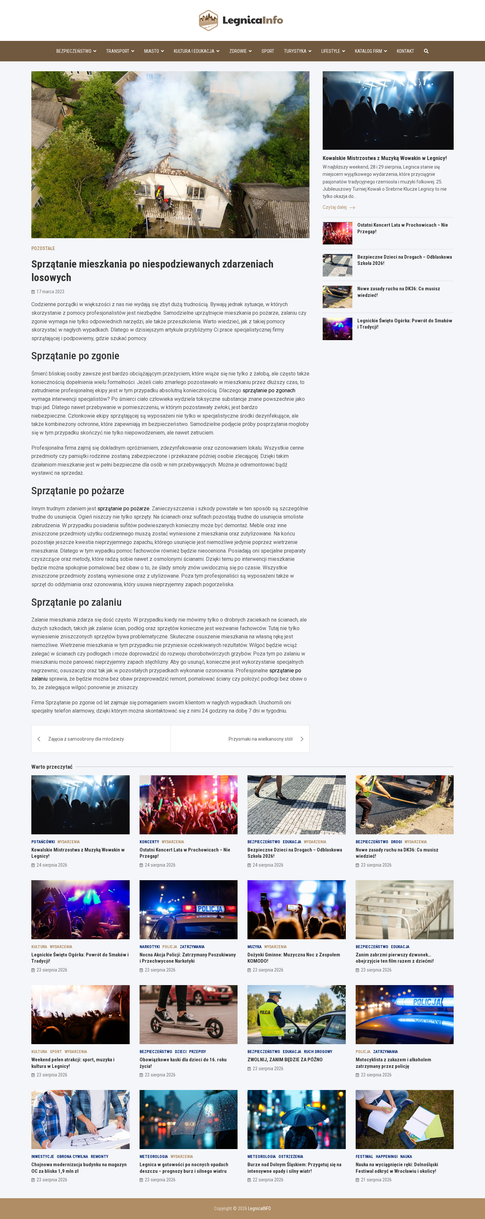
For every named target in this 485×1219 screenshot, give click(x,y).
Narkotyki (150, 947)
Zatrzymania (192, 947)
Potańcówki (43, 842)
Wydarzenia (68, 842)
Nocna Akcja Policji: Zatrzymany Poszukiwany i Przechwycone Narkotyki (188, 958)
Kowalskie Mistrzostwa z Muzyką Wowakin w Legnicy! (385, 158)
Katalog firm (368, 51)
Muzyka (254, 947)
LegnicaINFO (259, 1208)
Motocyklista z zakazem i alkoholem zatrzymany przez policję (393, 1063)
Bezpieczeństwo (73, 51)
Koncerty (149, 842)
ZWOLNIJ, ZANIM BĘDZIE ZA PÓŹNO (285, 1060)
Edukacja (292, 842)
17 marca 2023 (50, 291)
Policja (169, 947)
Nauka (406, 1156)
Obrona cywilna (72, 1156)
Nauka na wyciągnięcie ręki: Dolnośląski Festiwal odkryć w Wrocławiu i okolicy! (397, 1168)
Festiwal (364, 1156)
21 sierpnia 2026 (376, 1179)
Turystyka (295, 51)
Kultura (39, 947)
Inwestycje (42, 1156)
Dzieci (180, 1051)
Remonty (99, 1156)
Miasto (151, 51)
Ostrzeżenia (290, 1156)
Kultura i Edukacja (194, 51)
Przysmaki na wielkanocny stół (261, 739)
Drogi (396, 842)
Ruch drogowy (318, 1051)
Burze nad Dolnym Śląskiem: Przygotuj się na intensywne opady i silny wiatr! (294, 1168)
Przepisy (197, 1051)
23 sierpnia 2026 (376, 865)
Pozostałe (43, 248)
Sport (268, 51)
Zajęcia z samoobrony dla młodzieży (86, 739)
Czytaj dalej (335, 207)
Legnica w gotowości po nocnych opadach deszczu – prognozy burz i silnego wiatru (184, 1168)
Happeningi (387, 1156)
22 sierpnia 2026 (268, 1179)
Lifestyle (330, 51)
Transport (117, 51)
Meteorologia (154, 1156)
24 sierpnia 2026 (52, 865)
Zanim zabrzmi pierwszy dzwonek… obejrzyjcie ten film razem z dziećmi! (395, 958)
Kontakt (405, 51)
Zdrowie (238, 51)
